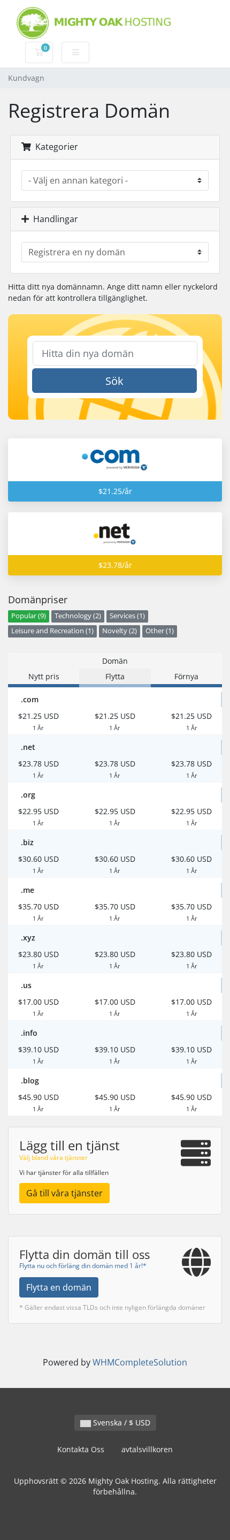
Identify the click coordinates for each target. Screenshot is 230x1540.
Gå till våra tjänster (64, 1193)
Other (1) (159, 630)
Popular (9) (28, 615)
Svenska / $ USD (120, 1422)
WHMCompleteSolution (140, 1362)
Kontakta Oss (80, 1449)
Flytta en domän (58, 1287)
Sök (114, 381)
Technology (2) (78, 615)
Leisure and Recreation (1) (52, 630)
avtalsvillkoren (147, 1449)
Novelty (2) (119, 630)
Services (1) (127, 615)
